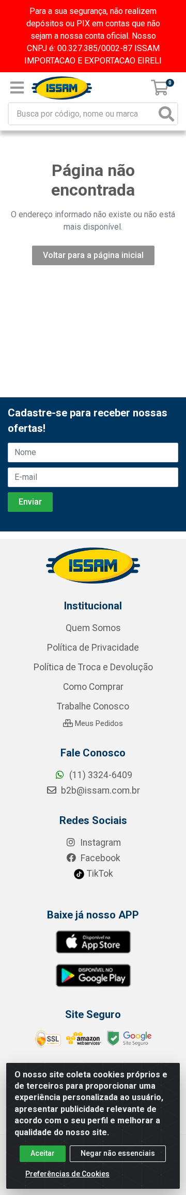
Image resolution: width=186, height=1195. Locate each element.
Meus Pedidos (98, 723)
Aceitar (42, 1153)
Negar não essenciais (118, 1153)
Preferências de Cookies (67, 1174)
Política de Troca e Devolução (93, 667)
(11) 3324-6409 (99, 775)
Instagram (99, 842)
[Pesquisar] (166, 113)
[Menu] (17, 87)
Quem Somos (93, 628)
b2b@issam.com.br (99, 790)
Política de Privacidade (93, 647)
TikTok (99, 873)
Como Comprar (93, 687)
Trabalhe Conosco (93, 706)
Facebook (99, 858)
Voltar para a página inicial (93, 255)
